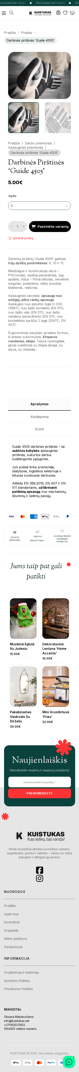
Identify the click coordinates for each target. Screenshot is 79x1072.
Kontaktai (11, 922)
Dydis (12, 196)
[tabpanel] (39, 469)
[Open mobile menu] (4, 13)
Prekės (26, 33)
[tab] (39, 404)
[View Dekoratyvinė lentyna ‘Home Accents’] (55, 618)
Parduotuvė (13, 947)
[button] (65, 57)
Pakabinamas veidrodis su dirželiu (20, 716)
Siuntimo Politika (17, 981)
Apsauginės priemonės (25, 147)
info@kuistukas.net (16, 1021)
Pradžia (10, 33)
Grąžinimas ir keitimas (21, 973)
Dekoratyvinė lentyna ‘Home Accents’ (54, 648)
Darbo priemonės (38, 143)
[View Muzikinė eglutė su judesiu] (23, 618)
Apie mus (11, 914)
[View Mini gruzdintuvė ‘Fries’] (55, 686)
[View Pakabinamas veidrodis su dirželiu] (23, 686)
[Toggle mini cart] (72, 13)
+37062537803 (14, 1025)
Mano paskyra (15, 939)
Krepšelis (11, 931)
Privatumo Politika (18, 989)
